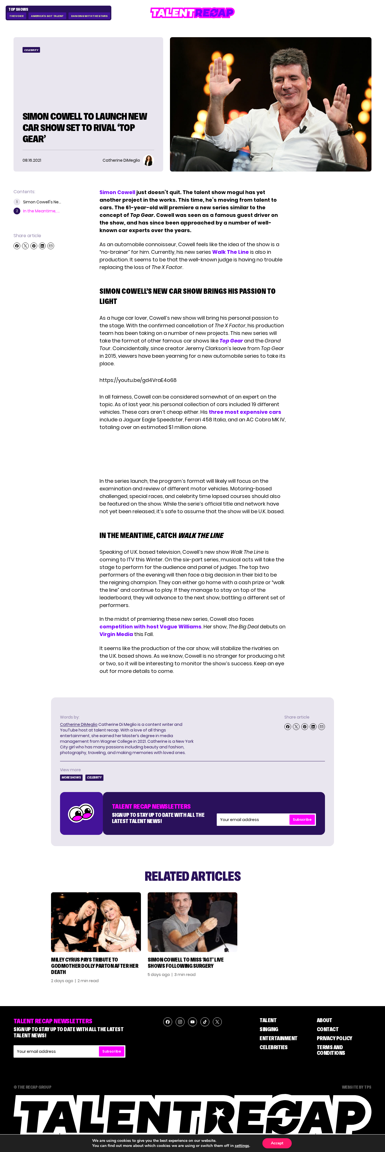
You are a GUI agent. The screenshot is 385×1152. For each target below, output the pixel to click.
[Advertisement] (192, 454)
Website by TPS (356, 1086)
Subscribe (302, 819)
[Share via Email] (50, 246)
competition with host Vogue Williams (150, 626)
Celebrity (31, 50)
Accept (277, 1143)
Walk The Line (230, 251)
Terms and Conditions (331, 1050)
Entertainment (279, 1038)
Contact (328, 1029)
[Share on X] (25, 246)
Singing (269, 1029)
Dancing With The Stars (89, 15)
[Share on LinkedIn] (42, 246)
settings (242, 1145)
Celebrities (274, 1047)
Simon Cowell (117, 192)
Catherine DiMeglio (79, 724)
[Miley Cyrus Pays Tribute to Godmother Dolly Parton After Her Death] (96, 922)
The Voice (16, 15)
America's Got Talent (47, 15)
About (324, 1020)
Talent (268, 1020)
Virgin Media (116, 634)
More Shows (71, 777)
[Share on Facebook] (17, 246)
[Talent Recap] (192, 12)
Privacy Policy (334, 1038)
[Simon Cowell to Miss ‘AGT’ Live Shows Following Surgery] (193, 922)
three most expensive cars (245, 411)
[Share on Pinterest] (33, 246)
